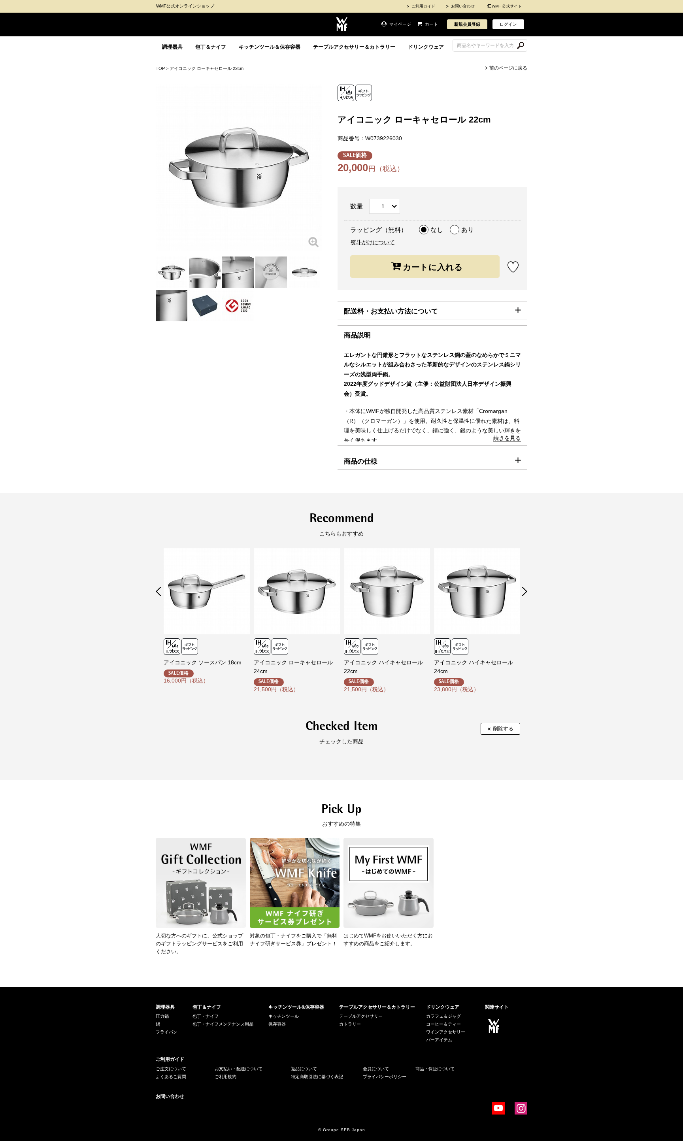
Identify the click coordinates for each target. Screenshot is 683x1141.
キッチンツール (283, 1016)
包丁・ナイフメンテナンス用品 (222, 1024)
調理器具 (172, 47)
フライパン (166, 1032)
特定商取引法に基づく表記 (317, 1076)
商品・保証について (435, 1068)
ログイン (508, 24)
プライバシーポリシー (384, 1076)
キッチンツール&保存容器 (296, 1007)
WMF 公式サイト (507, 6)
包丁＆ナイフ (210, 47)
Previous (158, 591)
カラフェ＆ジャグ (443, 1016)
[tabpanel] (171, 272)
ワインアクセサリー (445, 1032)
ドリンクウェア (426, 47)
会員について (376, 1068)
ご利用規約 (225, 1076)
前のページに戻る (508, 68)
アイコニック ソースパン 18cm (203, 662)
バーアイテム (439, 1039)
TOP (160, 68)
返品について (304, 1068)
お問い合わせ (463, 6)
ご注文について (171, 1068)
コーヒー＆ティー (443, 1024)
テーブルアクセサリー (361, 1016)
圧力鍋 (162, 1016)
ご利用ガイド (423, 6)
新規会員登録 (467, 24)
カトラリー (350, 1024)
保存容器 (277, 1024)
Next (524, 591)
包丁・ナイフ (205, 1016)
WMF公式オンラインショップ (185, 6)
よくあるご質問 (171, 1076)
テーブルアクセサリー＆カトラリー (354, 47)
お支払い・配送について (238, 1068)
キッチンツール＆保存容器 (269, 47)
